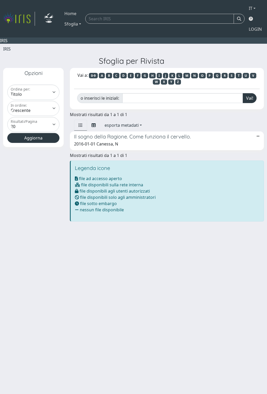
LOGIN (255, 29)
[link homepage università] (48, 19)
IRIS (7, 49)
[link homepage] (19, 19)
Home (70, 13)
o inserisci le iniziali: (100, 98)
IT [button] (250, 8)
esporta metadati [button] (122, 125)
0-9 (93, 75)
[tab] (80, 125)
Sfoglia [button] (71, 24)
